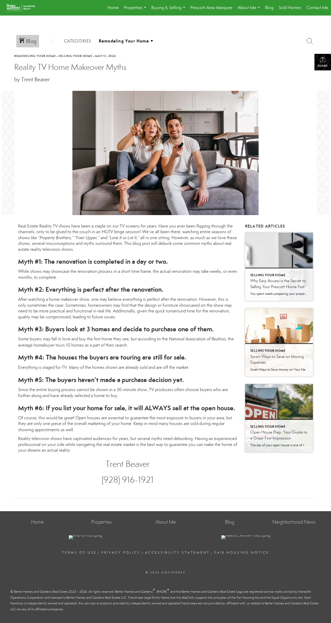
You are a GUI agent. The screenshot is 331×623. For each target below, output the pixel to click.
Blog (269, 7)
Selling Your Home (75, 56)
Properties (136, 10)
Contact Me (317, 7)
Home (113, 7)
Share (323, 66)
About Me (250, 10)
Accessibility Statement (177, 553)
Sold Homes (290, 7)
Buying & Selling (169, 10)
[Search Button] (310, 41)
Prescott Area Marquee (211, 7)
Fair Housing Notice (241, 553)
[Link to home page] (23, 8)
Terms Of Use (79, 553)
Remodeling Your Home (35, 56)
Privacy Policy (120, 553)
